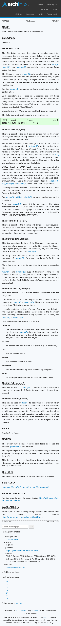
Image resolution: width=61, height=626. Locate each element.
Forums (44, 9)
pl (7, 587)
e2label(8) (53, 181)
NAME (6, 27)
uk (7, 598)
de (7, 584)
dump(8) (26, 387)
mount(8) (6, 67)
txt (17, 603)
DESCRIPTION (10, 48)
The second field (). (14, 221)
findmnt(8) (24, 487)
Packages (52, 5)
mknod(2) (33, 146)
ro (7, 590)
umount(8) (21, 67)
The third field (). (15, 239)
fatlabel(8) (21, 183)
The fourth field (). (16, 288)
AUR (40, 14)
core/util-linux (12, 539)
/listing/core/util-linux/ (15, 567)
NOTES (6, 439)
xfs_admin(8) (8, 183)
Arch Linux (15, 4)
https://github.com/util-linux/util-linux (22, 550)
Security (30, 14)
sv (7, 595)
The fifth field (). (13, 383)
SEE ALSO (8, 482)
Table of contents (11, 572)
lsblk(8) (28, 197)
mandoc (35, 610)
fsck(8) (55, 64)
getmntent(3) (15, 446)
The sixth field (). (15, 398)
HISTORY (7, 472)
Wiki (55, 9)
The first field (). (13, 129)
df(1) (57, 154)
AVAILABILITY (10, 507)
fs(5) (17, 487)
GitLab (18, 14)
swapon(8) (14, 89)
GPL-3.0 (46, 617)
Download (52, 14)
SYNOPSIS (8, 37)
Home (40, 5)
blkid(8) (19, 197)
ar (7, 581)
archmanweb (20, 610)
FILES (5, 428)
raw (20, 603)
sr (7, 593)
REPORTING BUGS (13, 493)
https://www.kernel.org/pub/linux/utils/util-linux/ (22, 517)
